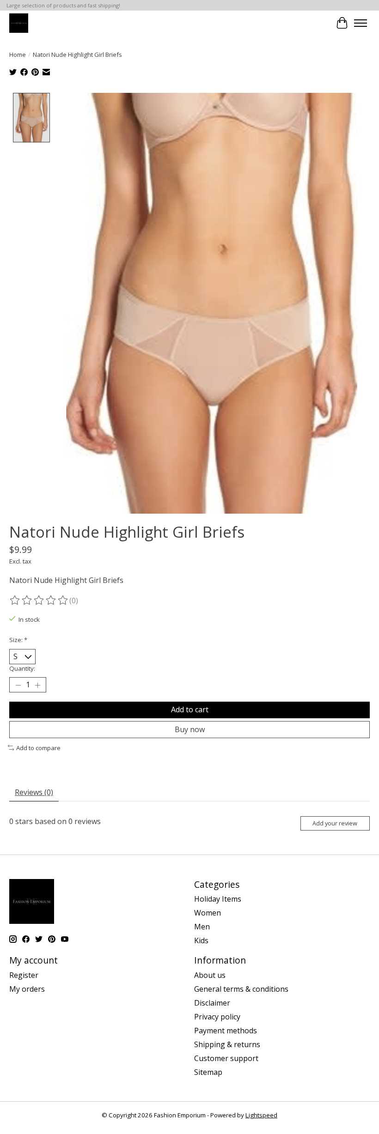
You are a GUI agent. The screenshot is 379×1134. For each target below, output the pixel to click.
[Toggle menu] (360, 23)
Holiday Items (217, 899)
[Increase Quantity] (37, 685)
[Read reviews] (39, 600)
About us (210, 975)
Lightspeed (261, 1115)
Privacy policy (217, 1017)
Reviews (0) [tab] (34, 792)
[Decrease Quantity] (18, 685)
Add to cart (189, 709)
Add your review (334, 823)
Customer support (226, 1058)
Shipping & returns (227, 1044)
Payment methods (225, 1030)
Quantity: (22, 668)
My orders (27, 989)
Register (23, 975)
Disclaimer (212, 1003)
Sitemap (208, 1072)
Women (207, 913)
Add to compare (38, 748)
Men (202, 927)
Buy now (190, 729)
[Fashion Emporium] (18, 22)
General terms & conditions (241, 989)
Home (17, 54)
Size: (18, 640)
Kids (201, 940)
